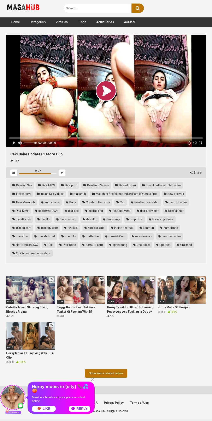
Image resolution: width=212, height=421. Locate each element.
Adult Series (105, 22)
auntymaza (52, 202)
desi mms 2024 (48, 210)
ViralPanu (62, 22)
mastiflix (70, 236)
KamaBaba (170, 227)
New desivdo (175, 193)
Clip (122, 202)
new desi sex (143, 236)
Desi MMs (22, 210)
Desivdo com (127, 185)
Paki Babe (69, 244)
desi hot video (177, 202)
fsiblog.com (23, 227)
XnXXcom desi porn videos (33, 253)
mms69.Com (116, 236)
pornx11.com (94, 244)
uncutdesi (143, 244)
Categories (38, 22)
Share (197, 172)
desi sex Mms (121, 210)
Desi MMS (48, 185)
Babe (72, 202)
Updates (164, 244)
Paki (50, 244)
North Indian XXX (26, 244)
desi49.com (23, 219)
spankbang (119, 244)
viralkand (185, 244)
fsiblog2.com (49, 227)
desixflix (91, 219)
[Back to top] (198, 408)
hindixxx (72, 227)
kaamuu (148, 227)
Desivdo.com (67, 219)
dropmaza (113, 219)
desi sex (73, 210)
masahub (79, 193)
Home (15, 22)
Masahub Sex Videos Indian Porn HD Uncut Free (126, 193)
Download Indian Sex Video (163, 185)
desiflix (45, 219)
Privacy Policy (114, 402)
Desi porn (70, 185)
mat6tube (92, 236)
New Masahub (25, 202)
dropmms (136, 219)
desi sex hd (95, 210)
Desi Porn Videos (98, 185)
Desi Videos (175, 210)
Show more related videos (106, 373)
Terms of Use (139, 402)
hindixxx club (96, 227)
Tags (82, 22)
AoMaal (129, 22)
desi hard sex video (146, 202)
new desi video (171, 236)
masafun (21, 236)
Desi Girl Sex (24, 185)
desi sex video (149, 210)
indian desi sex (123, 227)
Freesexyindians (162, 219)
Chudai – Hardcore (97, 202)
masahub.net (46, 236)
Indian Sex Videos (52, 193)
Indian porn (23, 193)
